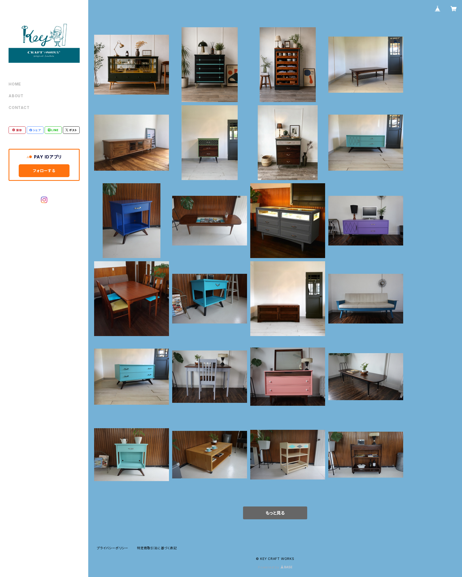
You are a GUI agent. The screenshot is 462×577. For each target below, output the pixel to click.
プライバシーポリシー (112, 548)
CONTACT (19, 107)
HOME (15, 84)
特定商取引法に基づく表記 (157, 548)
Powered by (269, 567)
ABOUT (16, 95)
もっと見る (275, 513)
